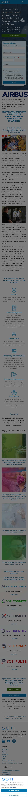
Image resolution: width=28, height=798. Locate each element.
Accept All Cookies (14, 790)
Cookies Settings (14, 795)
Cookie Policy (13, 787)
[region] (14, 787)
